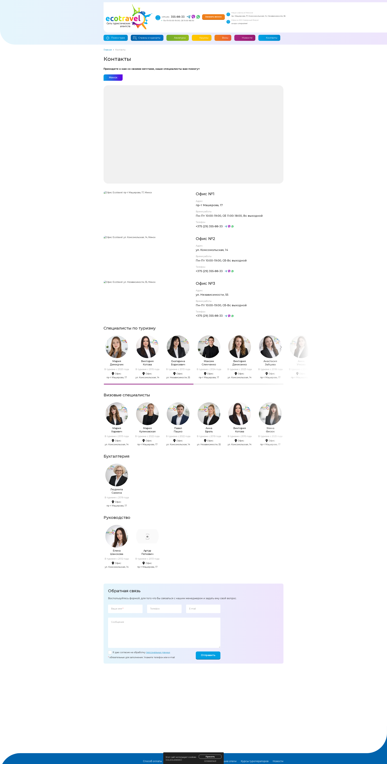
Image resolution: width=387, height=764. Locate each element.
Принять (210, 756)
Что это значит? (174, 759)
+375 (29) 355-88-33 (209, 226)
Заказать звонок (213, 17)
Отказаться (210, 760)
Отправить (208, 655)
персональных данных (158, 652)
